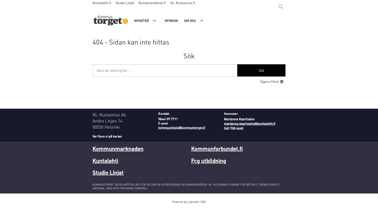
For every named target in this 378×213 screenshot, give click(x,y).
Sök (261, 70)
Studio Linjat (125, 3)
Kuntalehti (105, 160)
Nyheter (141, 20)
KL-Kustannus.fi (182, 3)
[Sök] (281, 7)
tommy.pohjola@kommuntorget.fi (181, 127)
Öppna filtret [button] (269, 81)
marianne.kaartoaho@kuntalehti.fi (249, 123)
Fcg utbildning (208, 160)
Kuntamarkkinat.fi (152, 3)
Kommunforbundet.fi (217, 148)
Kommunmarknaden (118, 148)
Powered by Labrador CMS (189, 202)
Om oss (190, 20)
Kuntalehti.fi (102, 3)
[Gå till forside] (111, 20)
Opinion (171, 20)
